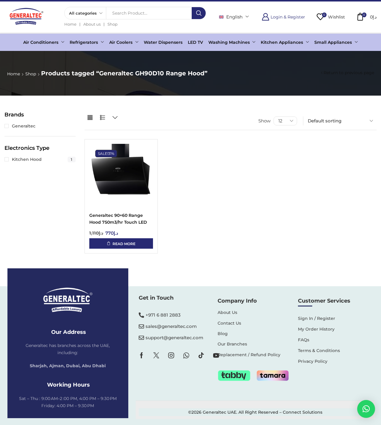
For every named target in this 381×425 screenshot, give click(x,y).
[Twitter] (156, 355)
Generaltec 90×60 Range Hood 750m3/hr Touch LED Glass (118, 219)
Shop (30, 74)
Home (13, 74)
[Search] (199, 13)
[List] (102, 118)
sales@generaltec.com (171, 326)
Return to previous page (349, 72)
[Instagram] (171, 355)
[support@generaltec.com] (141, 337)
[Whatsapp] (186, 355)
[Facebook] (141, 355)
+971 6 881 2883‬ (163, 315)
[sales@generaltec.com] (141, 326)
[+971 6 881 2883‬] (141, 315)
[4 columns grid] (90, 118)
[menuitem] (234, 17)
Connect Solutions (302, 412)
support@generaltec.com (174, 337)
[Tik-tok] (201, 355)
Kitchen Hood (42, 159)
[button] (283, 17)
